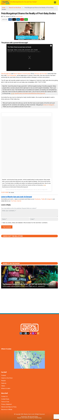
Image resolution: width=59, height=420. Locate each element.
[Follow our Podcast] (33, 333)
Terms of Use (5, 401)
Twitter (43, 199)
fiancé (16, 73)
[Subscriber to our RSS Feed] (38, 333)
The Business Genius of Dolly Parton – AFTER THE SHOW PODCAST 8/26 (27, 284)
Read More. (41, 286)
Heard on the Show (7, 378)
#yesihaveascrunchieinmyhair (22, 93)
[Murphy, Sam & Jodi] (29, 328)
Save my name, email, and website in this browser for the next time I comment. (25, 222)
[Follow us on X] (23, 333)
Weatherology (37, 418)
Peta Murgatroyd (6, 73)
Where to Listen (5, 388)
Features (3, 383)
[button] (55, 2)
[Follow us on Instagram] (26, 333)
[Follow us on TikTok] (28, 333)
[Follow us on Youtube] (31, 333)
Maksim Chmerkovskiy (24, 73)
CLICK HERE (5, 192)
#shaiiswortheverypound (38, 93)
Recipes (3, 380)
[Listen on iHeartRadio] (35, 333)
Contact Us (4, 396)
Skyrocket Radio (33, 416)
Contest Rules (5, 399)
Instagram (50, 199)
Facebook (37, 199)
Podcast (3, 375)
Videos (3, 386)
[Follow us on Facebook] (21, 333)
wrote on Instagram (48, 105)
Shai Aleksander (11, 75)
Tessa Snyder (19, 16)
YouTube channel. (16, 201)
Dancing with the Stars (40, 73)
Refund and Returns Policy (9, 407)
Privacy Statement (6, 404)
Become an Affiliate (6, 409)
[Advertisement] (29, 300)
